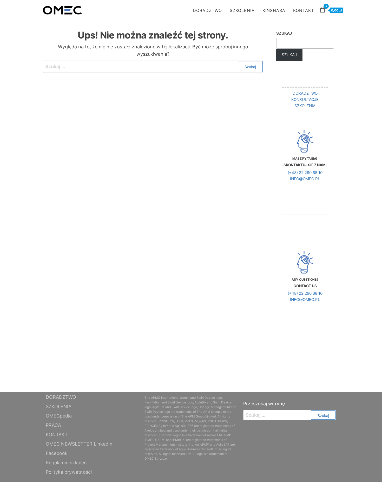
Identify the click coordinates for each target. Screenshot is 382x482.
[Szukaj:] (153, 67)
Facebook (57, 453)
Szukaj (284, 33)
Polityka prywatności (69, 472)
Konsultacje (305, 99)
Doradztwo (305, 93)
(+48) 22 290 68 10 (305, 172)
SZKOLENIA (242, 10)
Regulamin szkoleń (66, 462)
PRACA (53, 425)
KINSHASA (273, 10)
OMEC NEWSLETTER (69, 444)
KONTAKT (303, 10)
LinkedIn (103, 444)
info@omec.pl (305, 178)
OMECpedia (59, 416)
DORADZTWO (207, 10)
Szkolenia (304, 105)
